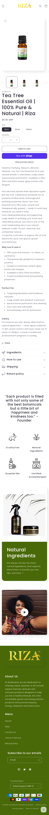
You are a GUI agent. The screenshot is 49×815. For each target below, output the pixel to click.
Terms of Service (13, 738)
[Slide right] (46, 83)
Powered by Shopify (26, 805)
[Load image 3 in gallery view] (37, 82)
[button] (3, 6)
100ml (29, 129)
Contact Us (10, 732)
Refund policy (11, 743)
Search (8, 721)
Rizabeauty (13, 805)
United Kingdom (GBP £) (23, 786)
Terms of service (32, 809)
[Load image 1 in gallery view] (11, 82)
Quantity (5, 135)
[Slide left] (3, 83)
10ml (6, 129)
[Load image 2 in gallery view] (24, 82)
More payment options (24, 162)
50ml (17, 129)
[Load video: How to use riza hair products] (24, 612)
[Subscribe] (39, 760)
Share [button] (7, 343)
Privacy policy (18, 809)
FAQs (7, 726)
